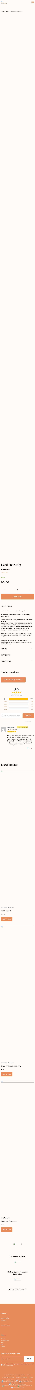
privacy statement (7, 1365)
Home (2, 11)
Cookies (31, 1377)
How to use (5, 655)
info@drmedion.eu (5, 1325)
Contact (3, 1346)
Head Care (4, 572)
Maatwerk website (19, 1375)
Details (4, 649)
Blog (2, 1342)
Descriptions (6, 606)
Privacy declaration (21, 1377)
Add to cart (17, 597)
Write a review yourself (13, 680)
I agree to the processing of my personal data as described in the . (18, 1364)
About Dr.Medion (5, 1340)
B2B (2, 1344)
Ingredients (6, 661)
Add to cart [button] (7, 919)
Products (9, 11)
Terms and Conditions (8, 1377)
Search (28, 715)
